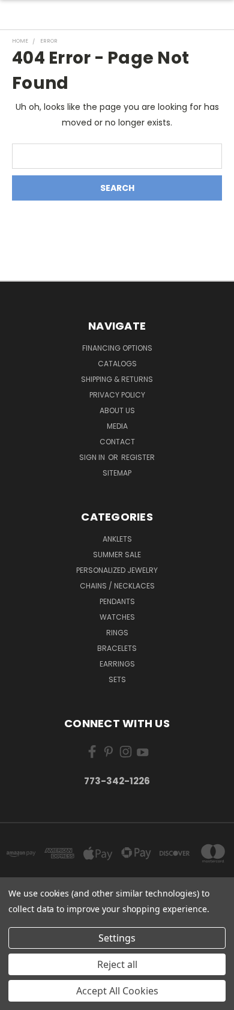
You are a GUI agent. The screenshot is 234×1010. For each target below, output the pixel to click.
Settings (117, 938)
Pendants (117, 601)
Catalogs (117, 363)
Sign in (93, 457)
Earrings (117, 664)
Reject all (117, 964)
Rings (117, 632)
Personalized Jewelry (117, 570)
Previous (18, 998)
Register (138, 457)
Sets (117, 679)
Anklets (117, 539)
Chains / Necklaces (117, 586)
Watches (117, 617)
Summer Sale (117, 554)
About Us (117, 410)
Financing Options (117, 348)
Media (117, 426)
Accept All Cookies (117, 990)
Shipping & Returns (117, 379)
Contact (117, 442)
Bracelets (117, 648)
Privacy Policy (117, 395)
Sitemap (117, 473)
